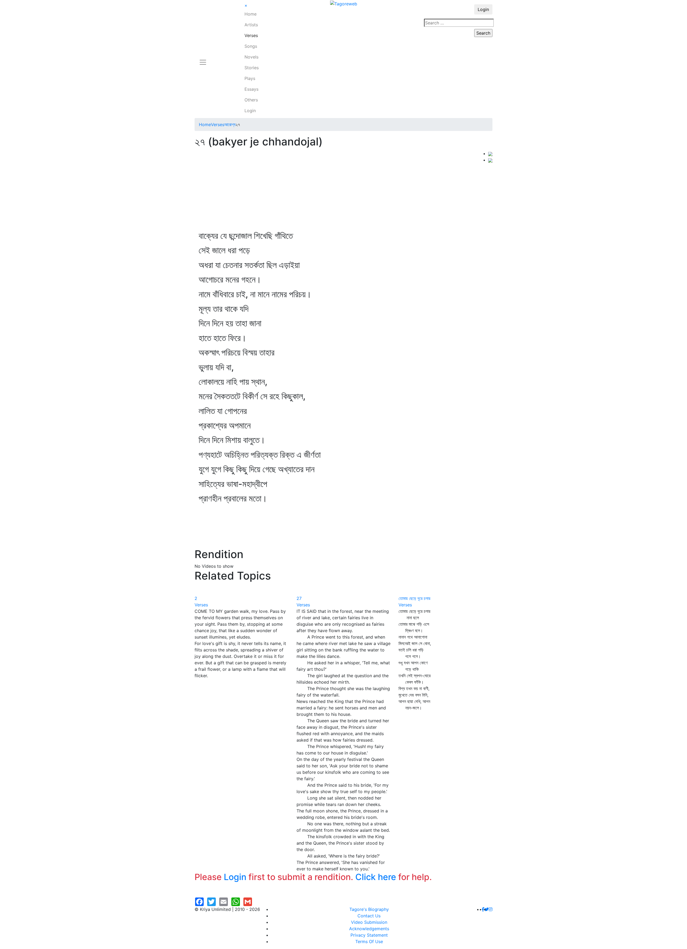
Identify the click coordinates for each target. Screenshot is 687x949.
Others (251, 99)
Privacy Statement (369, 935)
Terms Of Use (369, 941)
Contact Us (369, 915)
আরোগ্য (230, 124)
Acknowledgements (369, 928)
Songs (250, 46)
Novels (251, 57)
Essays (251, 89)
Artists (251, 24)
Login (250, 110)
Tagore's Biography (369, 909)
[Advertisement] (341, 190)
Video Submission (369, 922)
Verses (251, 35)
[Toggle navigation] (203, 59)
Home (250, 14)
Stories (251, 67)
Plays (249, 78)
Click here (375, 877)
